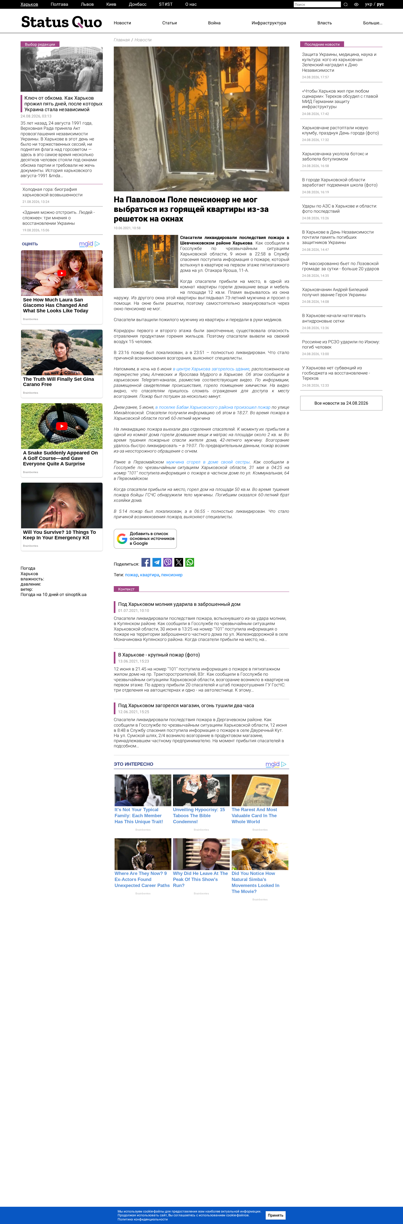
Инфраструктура (269, 22)
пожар (131, 574)
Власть (324, 22)
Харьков (29, 4)
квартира (149, 574)
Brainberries (143, 829)
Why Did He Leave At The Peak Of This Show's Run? (200, 879)
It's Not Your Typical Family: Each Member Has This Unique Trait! (139, 815)
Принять (275, 1215)
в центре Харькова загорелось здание (211, 368)
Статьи (169, 22)
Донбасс (137, 4)
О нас (191, 4)
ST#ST (166, 4)
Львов (87, 4)
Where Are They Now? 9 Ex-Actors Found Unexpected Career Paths (142, 879)
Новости (122, 22)
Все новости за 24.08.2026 (341, 403)
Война (214, 22)
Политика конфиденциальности (143, 1219)
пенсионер (172, 574)
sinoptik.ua (76, 594)
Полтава (59, 4)
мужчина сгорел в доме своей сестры (208, 462)
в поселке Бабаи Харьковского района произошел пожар (213, 407)
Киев (111, 4)
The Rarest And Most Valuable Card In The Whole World (254, 815)
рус (380, 4)
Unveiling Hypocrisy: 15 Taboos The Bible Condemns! (199, 815)
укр (368, 4)
